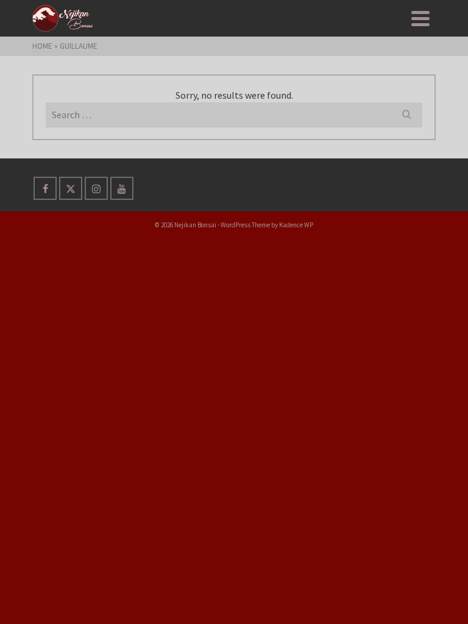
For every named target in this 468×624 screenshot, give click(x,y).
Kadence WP (296, 225)
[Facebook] (45, 188)
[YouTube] (121, 188)
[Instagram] (96, 188)
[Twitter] (70, 188)
